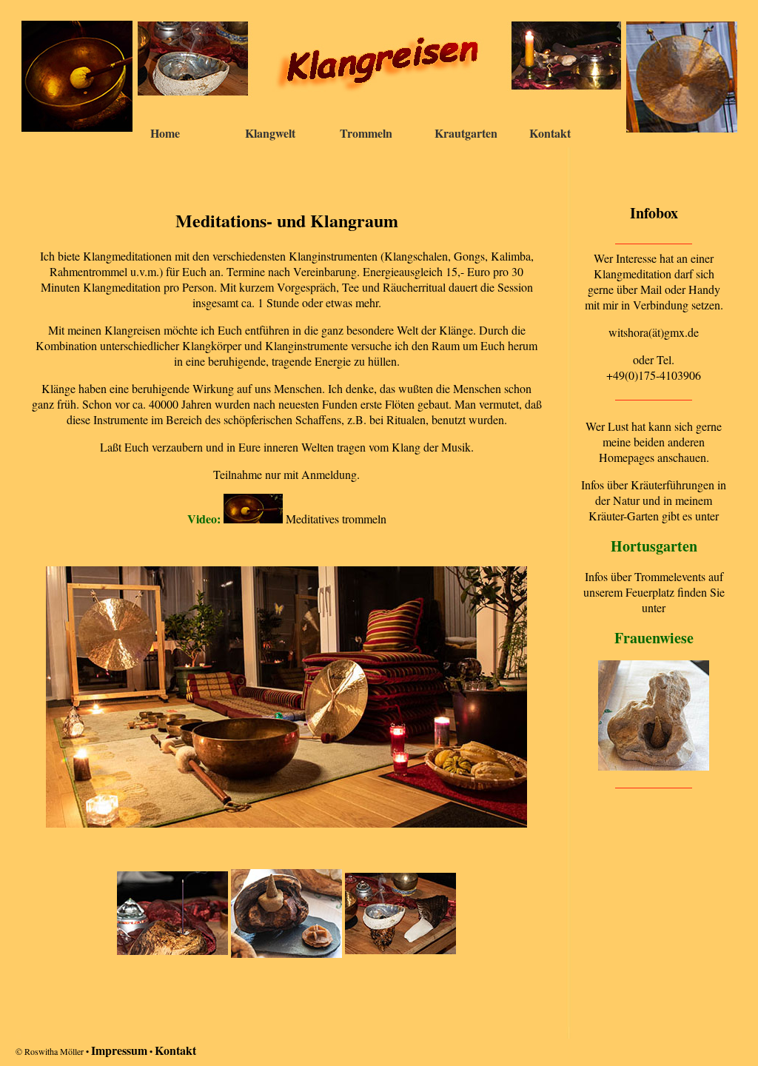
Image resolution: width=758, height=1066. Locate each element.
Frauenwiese (654, 637)
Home (165, 132)
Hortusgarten (654, 546)
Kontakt (550, 132)
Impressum (119, 1050)
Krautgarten (466, 132)
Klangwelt (270, 132)
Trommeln (366, 132)
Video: (205, 518)
